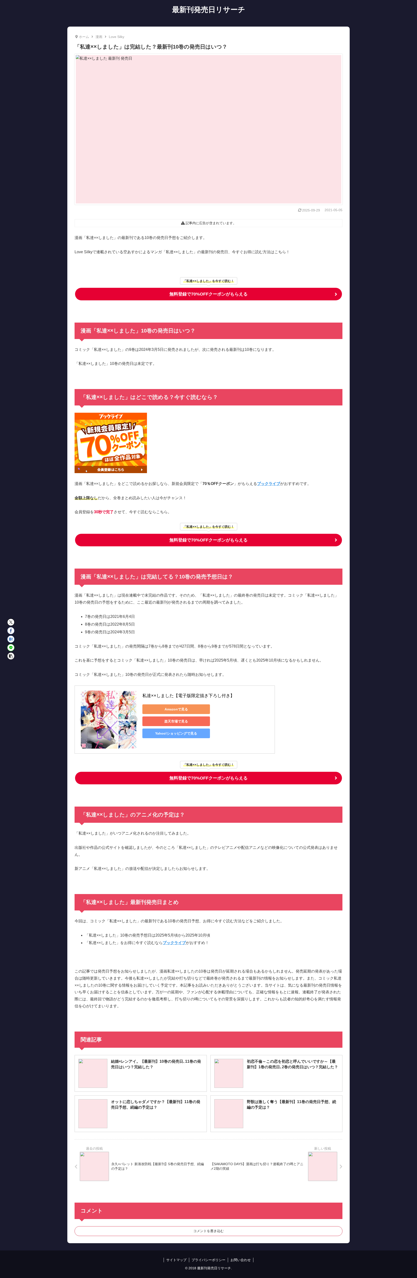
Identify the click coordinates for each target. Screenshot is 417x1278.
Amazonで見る (176, 709)
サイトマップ (176, 1260)
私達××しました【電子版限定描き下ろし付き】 (188, 695)
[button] (10, 656)
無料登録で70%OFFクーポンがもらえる (208, 294)
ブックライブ (268, 484)
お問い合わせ (240, 1260)
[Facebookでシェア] (10, 630)
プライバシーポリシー (208, 1260)
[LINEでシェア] (10, 647)
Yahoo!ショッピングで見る (176, 733)
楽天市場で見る (176, 721)
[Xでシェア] (10, 622)
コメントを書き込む (208, 1231)
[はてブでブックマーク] (10, 639)
